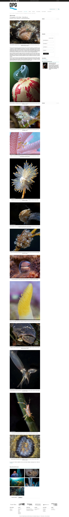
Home (10, 13)
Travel (33, 11)
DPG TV (36, 509)
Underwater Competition (29, 510)
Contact (11, 509)
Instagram (44, 511)
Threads (44, 510)
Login (57, 0)
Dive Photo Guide (34, 0)
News (30, 11)
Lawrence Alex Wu (52, 63)
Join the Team (53, 509)
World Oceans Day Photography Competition (30, 509)
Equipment (44, 11)
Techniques (20, 11)
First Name (45, 43)
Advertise (57, 18)
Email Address (45, 40)
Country (44, 50)
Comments (20, 497)
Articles (25, 11)
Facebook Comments (14, 497)
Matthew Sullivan (13, 18)
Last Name (45, 46)
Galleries (38, 11)
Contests (49, 11)
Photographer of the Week (19, 13)
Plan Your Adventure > (45, 59)
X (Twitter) (44, 509)
